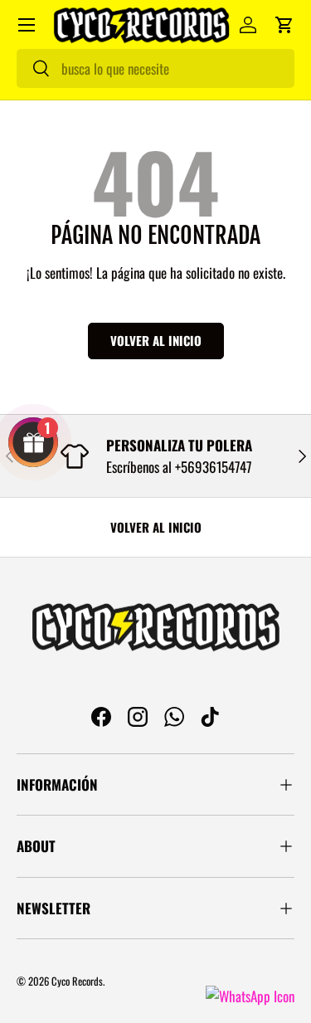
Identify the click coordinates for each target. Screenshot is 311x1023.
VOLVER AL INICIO (156, 527)
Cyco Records (77, 981)
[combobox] (155, 68)
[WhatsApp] (250, 996)
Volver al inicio (156, 340)
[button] (284, 25)
